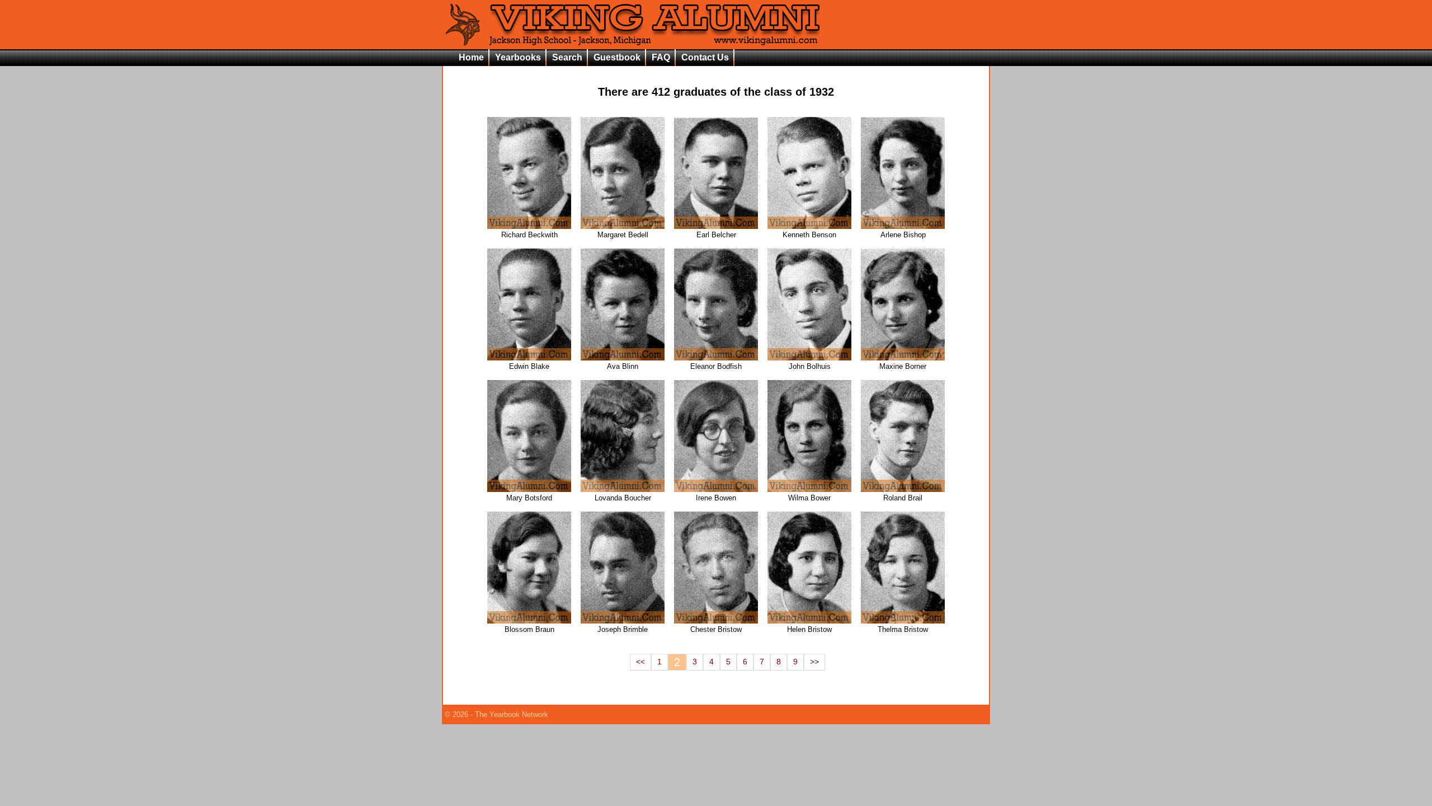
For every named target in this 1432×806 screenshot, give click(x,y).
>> (814, 662)
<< (640, 662)
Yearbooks (518, 57)
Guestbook (616, 57)
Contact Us (705, 57)
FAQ (661, 57)
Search (567, 57)
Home (471, 57)
